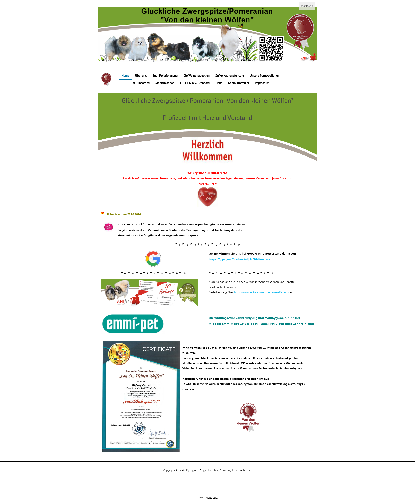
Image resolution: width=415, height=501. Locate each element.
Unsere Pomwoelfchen (264, 75)
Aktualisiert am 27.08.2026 (124, 214)
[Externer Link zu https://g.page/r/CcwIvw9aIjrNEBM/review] (153, 266)
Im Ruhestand (141, 83)
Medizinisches (164, 83)
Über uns (141, 75)
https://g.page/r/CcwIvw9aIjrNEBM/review (239, 259)
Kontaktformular (238, 83)
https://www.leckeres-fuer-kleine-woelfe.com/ (261, 292)
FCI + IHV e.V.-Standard (195, 83)
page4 (210, 498)
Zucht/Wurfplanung (165, 75)
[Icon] (294, 79)
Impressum (262, 83)
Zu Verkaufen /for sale (229, 75)
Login (215, 498)
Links (218, 83)
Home (125, 75)
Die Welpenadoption (196, 75)
